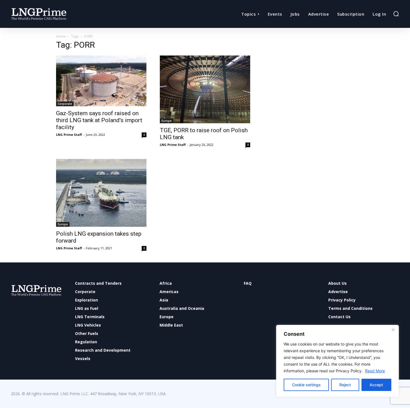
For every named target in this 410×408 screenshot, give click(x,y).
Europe (166, 121)
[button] (396, 14)
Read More (375, 370)
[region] (337, 361)
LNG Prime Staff (69, 134)
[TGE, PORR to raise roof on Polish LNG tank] (205, 89)
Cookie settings (306, 384)
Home (61, 36)
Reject (345, 384)
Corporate (65, 104)
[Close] (393, 329)
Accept (376, 384)
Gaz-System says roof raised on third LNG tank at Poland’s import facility (99, 120)
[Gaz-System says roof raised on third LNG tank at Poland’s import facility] (101, 80)
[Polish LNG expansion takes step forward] (101, 193)
